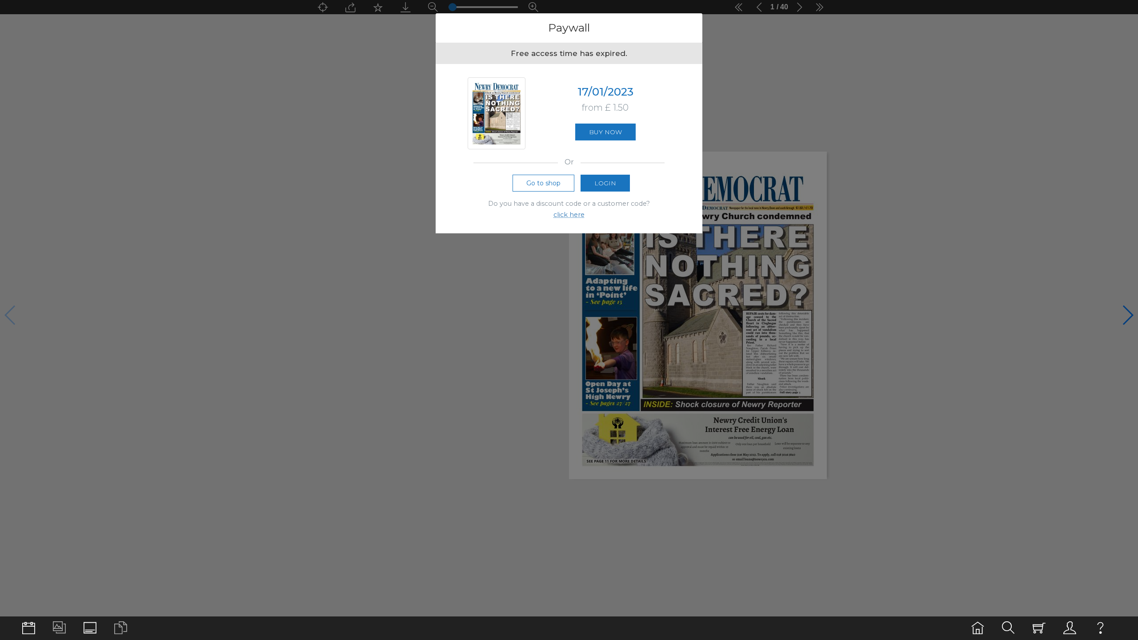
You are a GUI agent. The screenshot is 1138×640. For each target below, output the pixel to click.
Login (605, 183)
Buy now (605, 132)
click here (569, 215)
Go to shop (543, 183)
